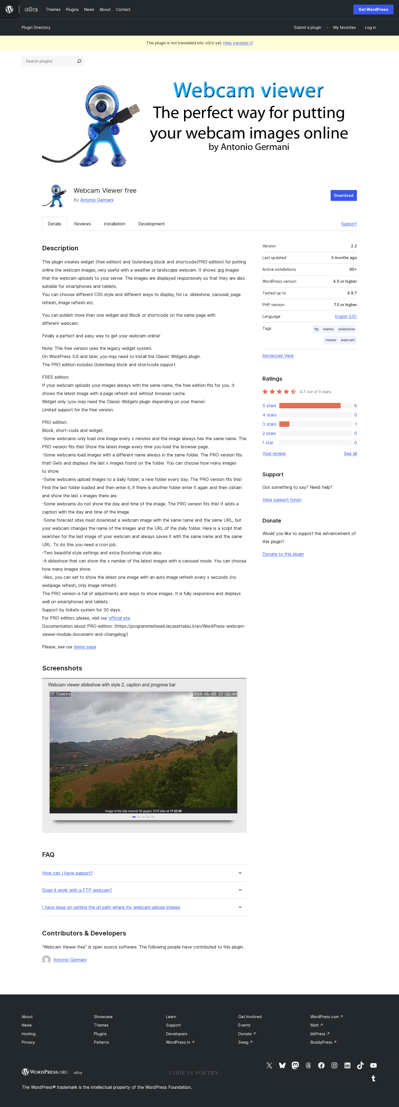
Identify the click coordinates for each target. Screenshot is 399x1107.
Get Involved (250, 1016)
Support (349, 223)
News (27, 1025)
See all (350, 453)
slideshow (346, 329)
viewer (331, 340)
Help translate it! (238, 43)
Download (343, 195)
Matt (317, 1025)
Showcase (103, 1016)
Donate (247, 1033)
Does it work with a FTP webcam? (77, 890)
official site (119, 618)
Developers (176, 1033)
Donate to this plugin (283, 554)
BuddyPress (324, 1042)
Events (244, 1025)
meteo (328, 329)
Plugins (100, 1033)
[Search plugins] (79, 61)
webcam (348, 340)
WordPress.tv (180, 1042)
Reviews (82, 223)
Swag (245, 1042)
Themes (101, 1025)
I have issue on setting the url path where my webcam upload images (111, 907)
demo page (85, 646)
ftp (317, 329)
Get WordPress (373, 9)
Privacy (28, 1042)
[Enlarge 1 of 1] (239, 685)
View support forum (282, 499)
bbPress (320, 1033)
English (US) (346, 316)
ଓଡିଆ (78, 1073)
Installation (114, 223)
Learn (171, 1016)
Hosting (29, 1033)
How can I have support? (67, 873)
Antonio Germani (96, 200)
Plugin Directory (36, 27)
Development (151, 223)
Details (54, 223)
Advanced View (278, 355)
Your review (274, 453)
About (27, 1016)
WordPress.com (327, 1016)
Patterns (101, 1042)
